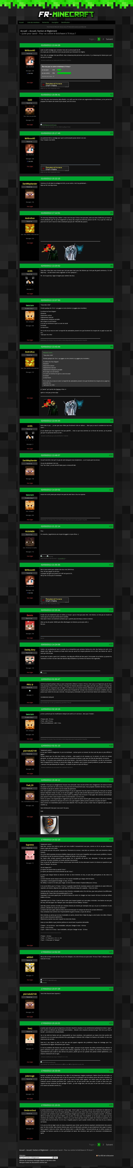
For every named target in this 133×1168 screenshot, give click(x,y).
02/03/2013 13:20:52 (50, 266)
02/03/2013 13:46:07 (50, 455)
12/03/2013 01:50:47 (50, 679)
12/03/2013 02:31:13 (50, 745)
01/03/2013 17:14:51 (50, 213)
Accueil (21, 22)
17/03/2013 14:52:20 (50, 952)
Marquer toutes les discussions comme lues (33, 1162)
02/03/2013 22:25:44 (50, 610)
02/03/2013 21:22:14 (50, 526)
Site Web (30, 73)
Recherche (45, 22)
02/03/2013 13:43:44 (50, 347)
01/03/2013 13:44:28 (50, 45)
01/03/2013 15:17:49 (50, 133)
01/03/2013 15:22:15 (50, 178)
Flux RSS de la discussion (106, 1156)
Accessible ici (61, 558)
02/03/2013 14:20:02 (50, 490)
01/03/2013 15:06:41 (50, 95)
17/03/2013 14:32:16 (50, 839)
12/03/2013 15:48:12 (50, 780)
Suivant (109, 39)
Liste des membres (33, 22)
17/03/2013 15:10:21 (50, 1023)
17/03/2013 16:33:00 (50, 1071)
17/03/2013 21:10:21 (50, 1105)
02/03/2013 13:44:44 (50, 421)
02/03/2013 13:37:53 (50, 300)
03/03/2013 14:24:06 (50, 644)
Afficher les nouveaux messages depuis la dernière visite (37, 1160)
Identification (65, 22)
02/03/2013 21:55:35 (50, 565)
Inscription (55, 22)
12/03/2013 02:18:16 (50, 709)
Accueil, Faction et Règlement (43, 30)
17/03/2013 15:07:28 (50, 989)
